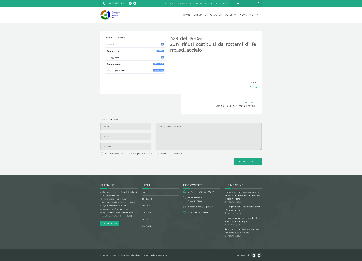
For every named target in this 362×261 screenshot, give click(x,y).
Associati (216, 15)
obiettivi (231, 15)
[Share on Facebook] (248, 87)
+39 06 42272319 (115, 3)
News (243, 15)
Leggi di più (110, 223)
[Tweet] (254, 87)
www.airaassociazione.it (198, 212)
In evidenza (202, 3)
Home (187, 15)
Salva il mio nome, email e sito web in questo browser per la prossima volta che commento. (143, 153)
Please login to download (115, 37)
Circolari (168, 3)
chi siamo (200, 15)
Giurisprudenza (185, 3)
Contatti (256, 15)
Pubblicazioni (219, 3)
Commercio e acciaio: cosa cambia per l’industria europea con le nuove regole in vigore (242, 195)
